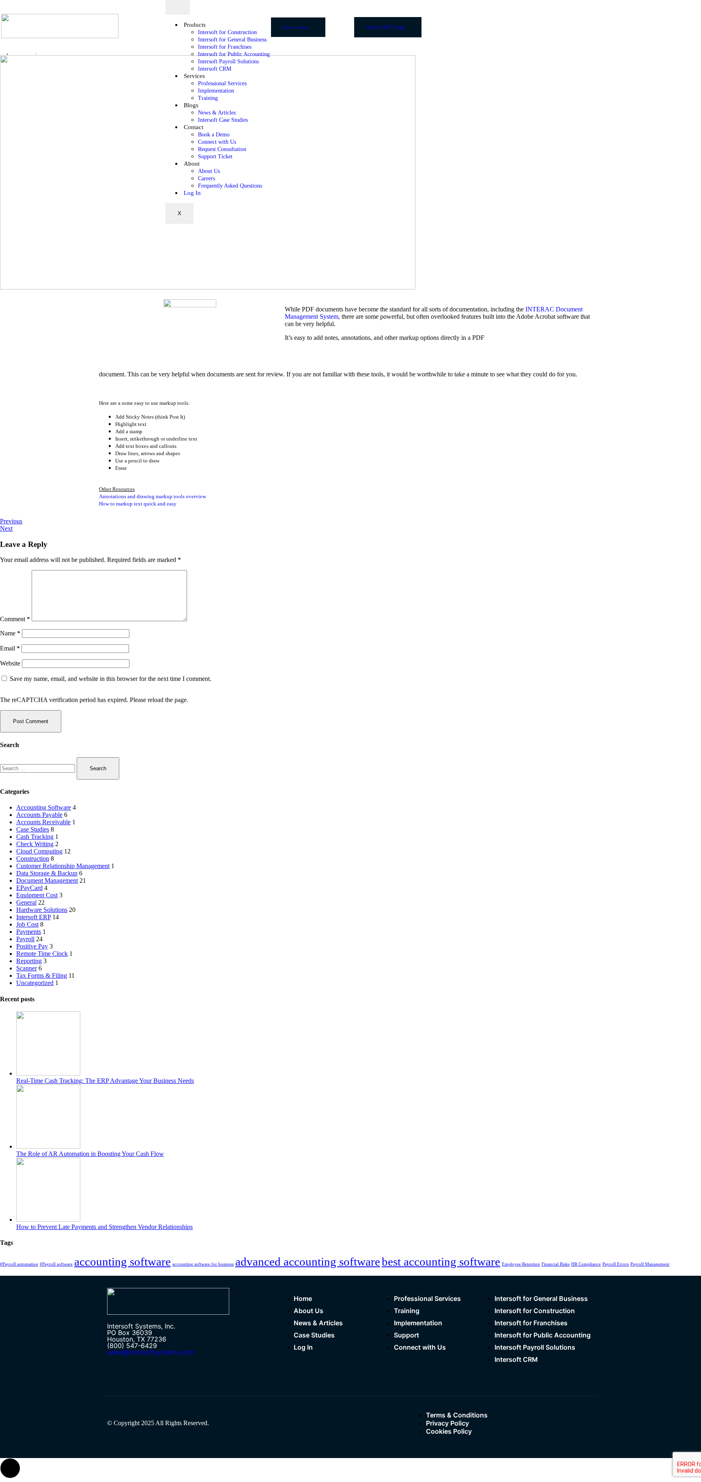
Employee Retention (521, 1264)
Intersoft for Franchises (225, 47)
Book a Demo (214, 135)
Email (10, 648)
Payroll (25, 938)
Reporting (29, 960)
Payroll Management (649, 1264)
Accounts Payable (39, 814)
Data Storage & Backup (46, 873)
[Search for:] (38, 768)
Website (10, 663)
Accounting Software (43, 807)
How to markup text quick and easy (137, 504)
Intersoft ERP (33, 917)
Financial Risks (556, 1264)
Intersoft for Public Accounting (234, 54)
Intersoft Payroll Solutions (228, 61)
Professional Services (222, 83)
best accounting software (441, 1261)
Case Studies (32, 829)
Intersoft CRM (214, 69)
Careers (206, 178)
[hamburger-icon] (178, 7)
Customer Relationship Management (63, 865)
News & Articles (217, 113)
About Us (209, 171)
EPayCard (29, 887)
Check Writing (35, 843)
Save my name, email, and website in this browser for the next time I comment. (110, 678)
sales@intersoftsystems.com (151, 1352)
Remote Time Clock (42, 953)
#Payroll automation (19, 1264)
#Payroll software (56, 1264)
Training (208, 98)
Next (6, 528)
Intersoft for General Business (232, 40)
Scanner (26, 968)
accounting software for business (203, 1264)
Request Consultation (222, 149)
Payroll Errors (615, 1264)
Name (10, 633)
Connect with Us (217, 142)
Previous (11, 521)
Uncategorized (35, 982)
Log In (192, 193)
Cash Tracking (35, 836)
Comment (15, 619)
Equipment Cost (37, 895)
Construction (32, 858)
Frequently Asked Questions (230, 186)
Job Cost (27, 924)
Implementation (216, 91)
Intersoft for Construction (227, 32)
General (26, 902)
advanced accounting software (307, 1261)
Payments (28, 931)
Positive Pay (32, 946)
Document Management (47, 880)
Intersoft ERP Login (385, 27)
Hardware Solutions (41, 909)
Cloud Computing (39, 851)
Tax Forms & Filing (41, 975)
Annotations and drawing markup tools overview (152, 496)
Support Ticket (215, 156)
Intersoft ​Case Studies (223, 120)
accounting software (122, 1261)
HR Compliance (586, 1264)
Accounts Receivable (43, 822)
